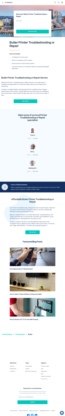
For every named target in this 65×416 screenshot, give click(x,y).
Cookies (53, 410)
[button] (62, 413)
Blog (42, 373)
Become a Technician (30, 371)
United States (7, 334)
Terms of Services (23, 410)
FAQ (42, 368)
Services (12, 366)
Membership (13, 368)
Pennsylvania (20, 334)
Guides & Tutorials (46, 376)
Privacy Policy (13, 410)
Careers (27, 368)
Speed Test (44, 371)
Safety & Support (33, 410)
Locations (12, 371)
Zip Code (19, 21)
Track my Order (45, 366)
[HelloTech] (10, 2)
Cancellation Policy (44, 410)
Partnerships (28, 366)
